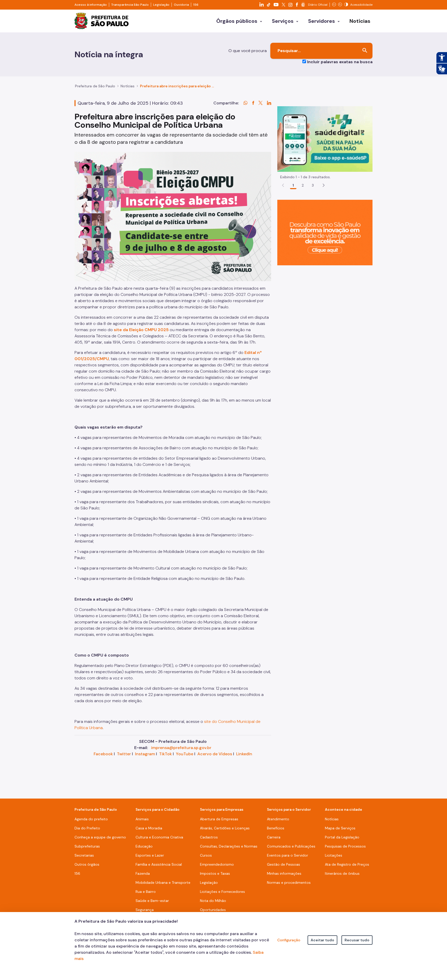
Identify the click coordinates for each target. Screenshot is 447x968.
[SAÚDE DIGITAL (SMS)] (325, 138)
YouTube (184, 754)
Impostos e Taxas (215, 873)
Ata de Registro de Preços (347, 864)
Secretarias (84, 855)
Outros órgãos (86, 864)
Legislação (161, 4)
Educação (144, 846)
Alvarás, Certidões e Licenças (225, 828)
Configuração (288, 940)
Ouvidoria (181, 4)
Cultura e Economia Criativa (159, 837)
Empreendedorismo (217, 864)
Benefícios (275, 828)
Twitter (124, 754)
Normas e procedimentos (289, 882)
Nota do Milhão (213, 900)
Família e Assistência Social (159, 864)
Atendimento (278, 819)
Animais (142, 819)
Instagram (145, 754)
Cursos (206, 855)
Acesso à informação (90, 4)
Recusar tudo (357, 940)
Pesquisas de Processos (345, 846)
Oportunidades (213, 909)
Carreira (273, 837)
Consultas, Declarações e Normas (228, 846)
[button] (323, 185)
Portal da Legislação (342, 837)
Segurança (145, 909)
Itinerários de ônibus (342, 873)
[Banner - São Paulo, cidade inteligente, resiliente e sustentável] (325, 232)
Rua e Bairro (146, 891)
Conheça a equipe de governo (100, 837)
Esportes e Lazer (150, 855)
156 (195, 4)
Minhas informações (284, 873)
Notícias (128, 86)
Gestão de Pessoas (283, 864)
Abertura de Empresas (219, 819)
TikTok (165, 754)
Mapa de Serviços (340, 828)
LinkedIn (244, 754)
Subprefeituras (87, 846)
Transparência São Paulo (130, 4)
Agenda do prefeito (91, 819)
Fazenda (143, 873)
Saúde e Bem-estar (152, 900)
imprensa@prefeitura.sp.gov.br (181, 747)
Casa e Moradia (149, 828)
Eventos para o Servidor (287, 855)
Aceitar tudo (322, 940)
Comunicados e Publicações (291, 846)
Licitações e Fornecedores (222, 891)
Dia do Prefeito (87, 828)
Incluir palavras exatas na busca (340, 62)
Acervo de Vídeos (214, 754)
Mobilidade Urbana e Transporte (163, 882)
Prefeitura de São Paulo (95, 86)
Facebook (103, 754)
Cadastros (209, 837)
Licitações (333, 855)
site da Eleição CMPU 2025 (141, 329)
